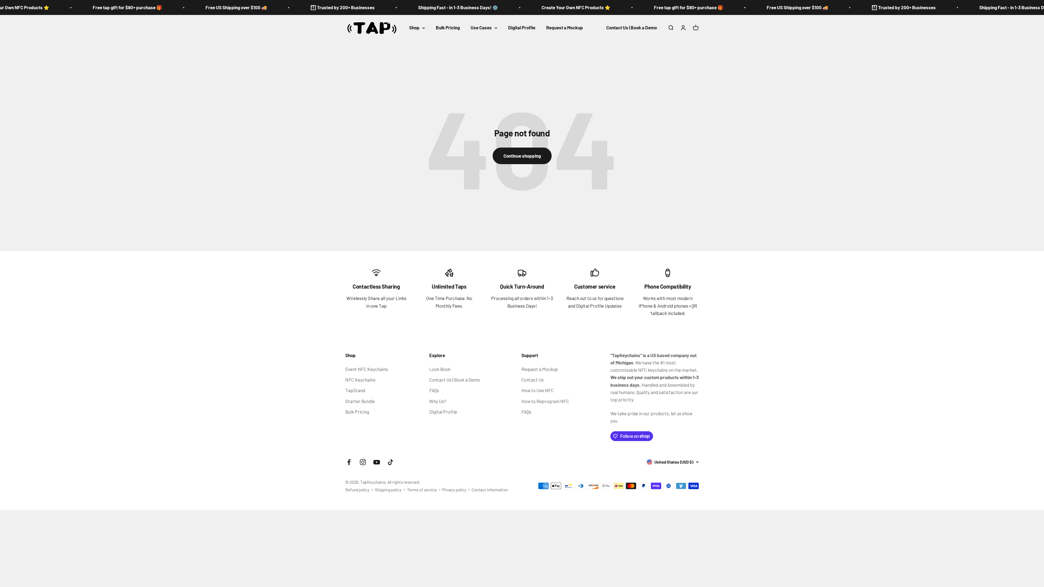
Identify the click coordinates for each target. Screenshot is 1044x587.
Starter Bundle (360, 401)
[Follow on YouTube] (376, 462)
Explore (437, 355)
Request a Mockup (564, 27)
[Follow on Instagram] (362, 462)
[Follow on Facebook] (349, 462)
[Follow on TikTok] (390, 462)
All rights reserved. (403, 482)
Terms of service (422, 489)
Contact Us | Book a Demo (631, 27)
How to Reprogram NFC (545, 401)
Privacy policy (454, 489)
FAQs (434, 390)
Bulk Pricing (448, 27)
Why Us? (437, 401)
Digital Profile (521, 27)
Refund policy (357, 489)
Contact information (490, 489)
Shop (414, 27)
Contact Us (532, 379)
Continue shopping (522, 155)
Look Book (439, 369)
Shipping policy (388, 489)
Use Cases (481, 27)
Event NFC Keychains (366, 369)
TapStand (355, 390)
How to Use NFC (537, 390)
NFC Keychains (360, 379)
